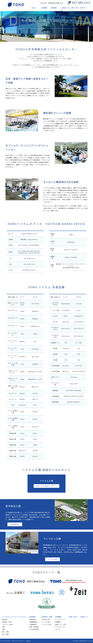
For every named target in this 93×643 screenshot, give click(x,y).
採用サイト (84, 617)
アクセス (57, 629)
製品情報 (32, 617)
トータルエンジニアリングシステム (14, 617)
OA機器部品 (33, 624)
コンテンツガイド (5, 641)
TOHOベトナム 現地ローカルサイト (46, 486)
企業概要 (58, 617)
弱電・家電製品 (34, 627)
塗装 (3, 627)
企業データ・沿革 (60, 624)
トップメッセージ (60, 619)
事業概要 (57, 622)
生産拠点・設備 (47, 617)
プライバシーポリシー (18, 641)
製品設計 (4, 619)
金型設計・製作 (7, 622)
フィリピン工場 (52, 559)
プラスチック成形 (7, 624)
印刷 (3, 629)
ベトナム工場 (46, 622)
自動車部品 (32, 619)
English (28, 641)
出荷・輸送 (5, 634)
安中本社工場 (14, 524)
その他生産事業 (34, 629)
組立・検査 (5, 632)
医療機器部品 (33, 622)
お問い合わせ (73, 617)
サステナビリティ (60, 627)
